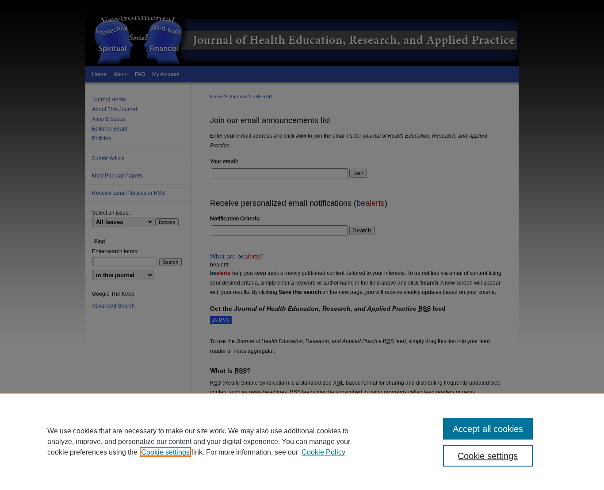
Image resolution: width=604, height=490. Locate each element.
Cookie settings (165, 452)
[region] (302, 441)
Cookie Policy (323, 452)
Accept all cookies (488, 429)
